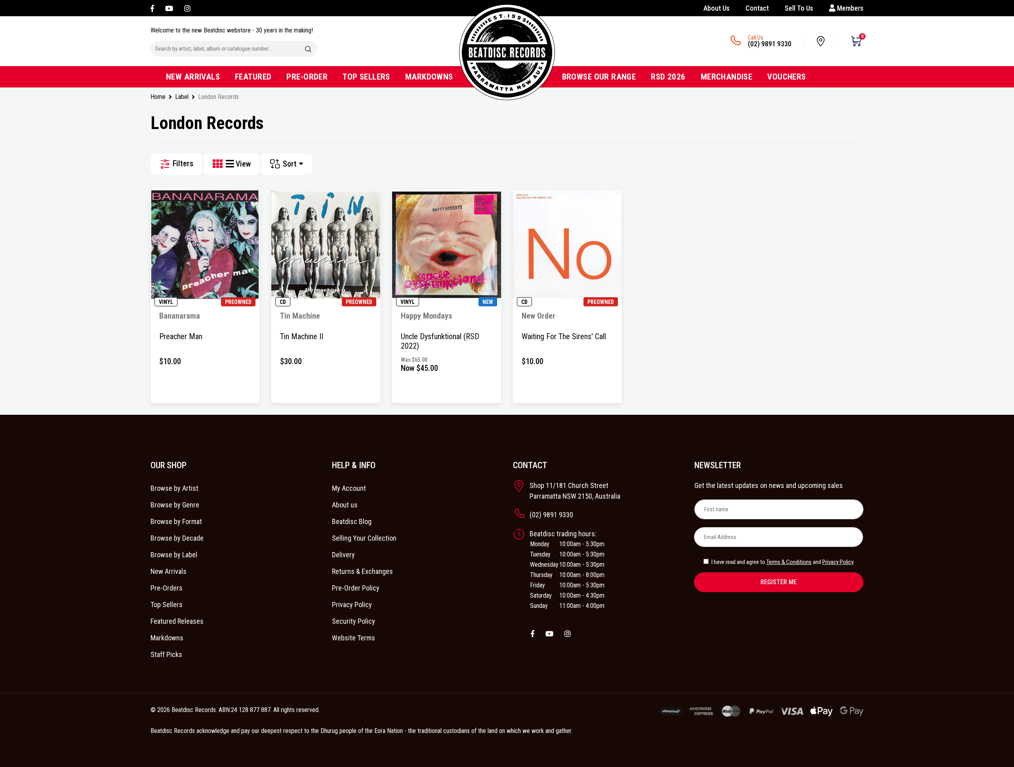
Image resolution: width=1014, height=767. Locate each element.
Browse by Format (176, 521)
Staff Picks (166, 654)
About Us (716, 8)
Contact (757, 8)
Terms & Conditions (789, 562)
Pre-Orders (167, 588)
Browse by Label (174, 555)
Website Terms (353, 638)
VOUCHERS (786, 77)
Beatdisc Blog (352, 521)
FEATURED (253, 77)
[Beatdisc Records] (507, 52)
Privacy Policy (352, 604)
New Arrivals (169, 571)
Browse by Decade (177, 538)
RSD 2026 (668, 77)
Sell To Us (799, 8)
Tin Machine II (301, 336)
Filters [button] (182, 163)
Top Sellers (167, 604)
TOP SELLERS (366, 77)
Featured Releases (177, 621)
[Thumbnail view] (219, 164)
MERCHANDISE (727, 77)
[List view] (230, 164)
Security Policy (353, 621)
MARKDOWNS (429, 77)
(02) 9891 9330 (769, 44)
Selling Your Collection (364, 538)
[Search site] (308, 49)
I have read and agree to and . (782, 562)
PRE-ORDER (307, 77)
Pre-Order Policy (355, 588)
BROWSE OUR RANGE (599, 77)
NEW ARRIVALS (193, 77)
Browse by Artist (174, 488)
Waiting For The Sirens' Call (564, 336)
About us (345, 505)
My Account (349, 488)
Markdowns (167, 638)
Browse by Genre (175, 505)
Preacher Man (180, 336)
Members (849, 8)
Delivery (343, 555)
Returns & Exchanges (362, 571)
